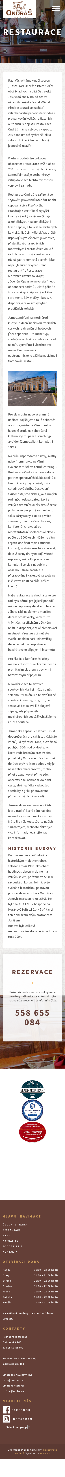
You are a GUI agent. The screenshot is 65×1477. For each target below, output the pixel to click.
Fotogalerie (12, 1246)
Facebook (21, 1410)
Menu (6, 1235)
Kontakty (10, 1251)
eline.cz (45, 1453)
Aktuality (10, 1240)
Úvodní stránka (15, 1224)
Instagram (22, 1419)
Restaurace (12, 1230)
